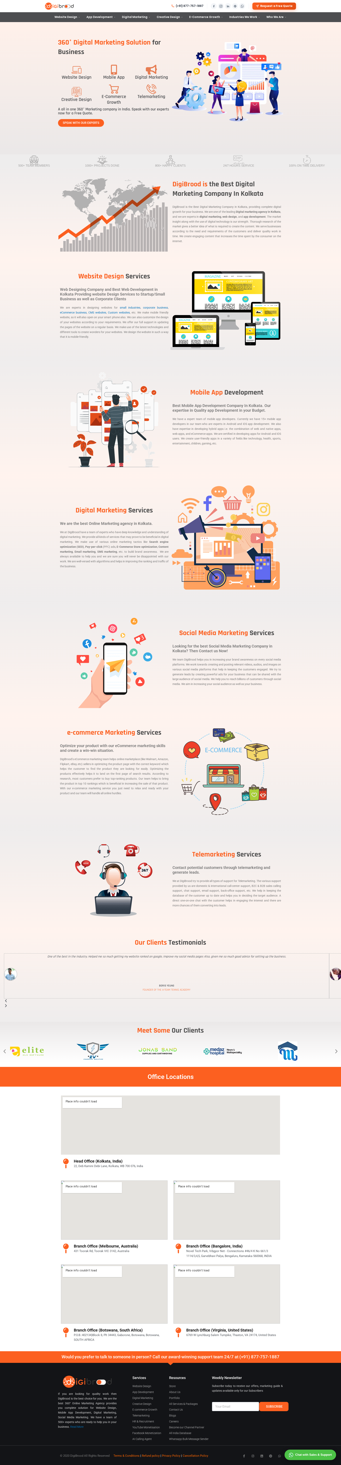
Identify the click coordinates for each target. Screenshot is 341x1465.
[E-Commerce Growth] (114, 89)
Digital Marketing (134, 17)
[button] (4, 1051)
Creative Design (168, 17)
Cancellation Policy (195, 1456)
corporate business (155, 307)
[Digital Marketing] (151, 70)
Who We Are (275, 17)
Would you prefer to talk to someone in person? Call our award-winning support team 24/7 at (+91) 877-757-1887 (170, 1356)
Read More (76, 1426)
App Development (99, 17)
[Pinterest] (235, 6)
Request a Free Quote (276, 6)
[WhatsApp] (242, 6)
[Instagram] (221, 6)
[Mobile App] (114, 70)
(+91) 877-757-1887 (189, 6)
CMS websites (97, 312)
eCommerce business (73, 312)
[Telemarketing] (151, 89)
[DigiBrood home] (59, 6)
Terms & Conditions (126, 1456)
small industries (130, 307)
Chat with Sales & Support (313, 1454)
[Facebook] (214, 6)
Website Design (65, 17)
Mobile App (114, 77)
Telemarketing (151, 97)
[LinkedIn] (228, 6)
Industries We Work (243, 17)
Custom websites (119, 312)
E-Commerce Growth (204, 17)
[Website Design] (77, 70)
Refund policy (151, 1456)
